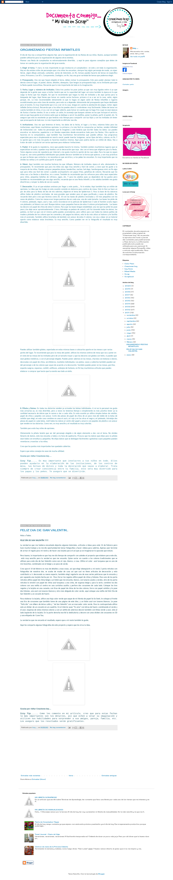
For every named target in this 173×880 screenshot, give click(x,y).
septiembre (131, 321)
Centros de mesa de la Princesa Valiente (51, 847)
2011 (127, 313)
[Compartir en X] (78, 478)
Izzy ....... (135, 48)
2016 (128, 298)
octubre (130, 318)
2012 (128, 310)
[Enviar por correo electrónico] (73, 478)
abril (129, 336)
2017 (127, 295)
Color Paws (129, 264)
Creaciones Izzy (128, 66)
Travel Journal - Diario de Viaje (47, 834)
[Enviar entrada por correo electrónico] (69, 478)
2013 (127, 307)
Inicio (71, 776)
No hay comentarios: (58, 478)
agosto (130, 324)
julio (129, 327)
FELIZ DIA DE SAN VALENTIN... (44, 530)
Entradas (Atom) (39, 779)
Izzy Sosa (128, 269)
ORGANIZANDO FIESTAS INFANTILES (50, 49)
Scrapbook (129, 277)
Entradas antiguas (109, 776)
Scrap (127, 274)
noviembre (131, 315)
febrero (130, 342)
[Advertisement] (68, 504)
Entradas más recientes (30, 776)
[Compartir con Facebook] (81, 478)
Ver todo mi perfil (137, 56)
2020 (128, 286)
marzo (129, 339)
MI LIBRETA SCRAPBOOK (46, 797)
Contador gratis (128, 84)
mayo (129, 333)
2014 (127, 304)
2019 (128, 289)
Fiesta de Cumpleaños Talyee (47, 822)
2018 (127, 292)
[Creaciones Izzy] (125, 71)
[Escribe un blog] (76, 478)
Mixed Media (129, 271)
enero (129, 355)
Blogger (101, 874)
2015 (128, 301)
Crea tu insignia (127, 73)
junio (129, 330)
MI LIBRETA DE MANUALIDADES (49, 810)
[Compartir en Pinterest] (83, 478)
